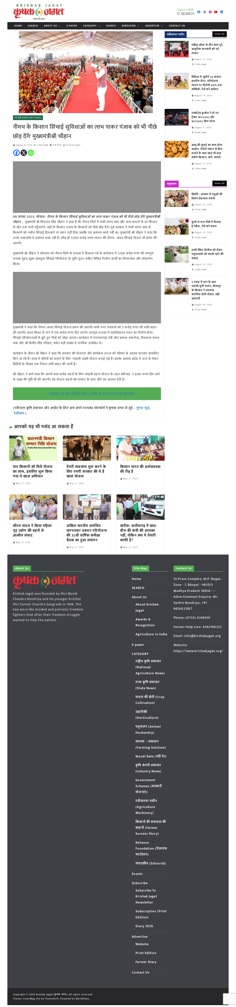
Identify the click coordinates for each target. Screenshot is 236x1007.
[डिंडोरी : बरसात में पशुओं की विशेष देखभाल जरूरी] (177, 203)
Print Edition (146, 953)
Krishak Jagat (73, 145)
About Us (50, 25)
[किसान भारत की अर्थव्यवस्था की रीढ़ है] (141, 438)
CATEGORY (90, 25)
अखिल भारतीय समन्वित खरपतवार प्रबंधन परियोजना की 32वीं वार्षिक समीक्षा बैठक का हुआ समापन (87, 533)
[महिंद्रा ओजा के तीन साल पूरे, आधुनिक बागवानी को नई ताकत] (177, 56)
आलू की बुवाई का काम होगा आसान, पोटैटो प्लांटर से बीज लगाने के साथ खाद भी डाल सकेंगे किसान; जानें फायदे (207, 151)
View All (220, 34)
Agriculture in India (151, 634)
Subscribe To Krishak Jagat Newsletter (146, 896)
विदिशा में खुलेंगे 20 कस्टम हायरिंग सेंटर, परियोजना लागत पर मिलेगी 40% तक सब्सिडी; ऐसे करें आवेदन (207, 83)
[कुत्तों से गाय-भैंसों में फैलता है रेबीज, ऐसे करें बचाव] (177, 231)
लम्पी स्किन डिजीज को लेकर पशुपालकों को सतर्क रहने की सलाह (208, 254)
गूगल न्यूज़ (143, 408)
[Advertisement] (87, 187)
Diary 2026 (144, 926)
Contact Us (177, 25)
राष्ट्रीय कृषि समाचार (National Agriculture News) (150, 667)
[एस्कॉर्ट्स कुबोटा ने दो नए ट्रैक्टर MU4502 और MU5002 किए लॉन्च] (177, 124)
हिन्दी (190, 10)
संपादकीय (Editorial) (151, 863)
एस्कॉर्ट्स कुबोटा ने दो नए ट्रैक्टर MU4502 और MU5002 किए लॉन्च (205, 117)
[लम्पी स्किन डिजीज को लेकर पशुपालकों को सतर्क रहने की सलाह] (177, 261)
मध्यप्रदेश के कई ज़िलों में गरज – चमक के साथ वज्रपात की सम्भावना (91, 393)
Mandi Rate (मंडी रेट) (151, 756)
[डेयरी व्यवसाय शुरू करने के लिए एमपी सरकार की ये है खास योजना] (87, 438)
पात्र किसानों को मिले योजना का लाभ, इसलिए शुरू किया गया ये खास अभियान (33, 471)
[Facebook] (16, 153)
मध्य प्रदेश (57, 145)
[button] (59, 25)
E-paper (72, 25)
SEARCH (33, 25)
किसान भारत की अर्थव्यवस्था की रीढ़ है (140, 469)
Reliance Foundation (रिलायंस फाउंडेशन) (151, 848)
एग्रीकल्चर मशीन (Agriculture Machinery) (146, 807)
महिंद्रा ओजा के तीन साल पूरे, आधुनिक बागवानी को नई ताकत (207, 49)
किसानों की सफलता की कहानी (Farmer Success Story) (151, 828)
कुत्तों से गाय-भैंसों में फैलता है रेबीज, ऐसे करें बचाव (206, 224)
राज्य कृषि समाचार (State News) (27, 117)
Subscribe (129, 25)
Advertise (152, 25)
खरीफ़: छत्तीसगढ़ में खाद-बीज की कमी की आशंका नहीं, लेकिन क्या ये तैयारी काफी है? (139, 533)
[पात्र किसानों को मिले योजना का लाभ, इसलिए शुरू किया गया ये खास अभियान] (33, 438)
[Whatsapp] (31, 153)
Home (18, 25)
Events (111, 25)
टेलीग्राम (19, 413)
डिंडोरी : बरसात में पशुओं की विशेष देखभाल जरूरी (207, 196)
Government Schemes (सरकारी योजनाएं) (149, 786)
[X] (23, 153)
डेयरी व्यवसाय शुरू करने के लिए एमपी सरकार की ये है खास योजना (86, 471)
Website (142, 944)
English (181, 10)
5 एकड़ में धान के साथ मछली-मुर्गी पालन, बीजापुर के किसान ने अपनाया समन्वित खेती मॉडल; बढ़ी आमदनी (206, 290)
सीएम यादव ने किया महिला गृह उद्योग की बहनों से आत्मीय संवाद (32, 531)
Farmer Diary (146, 962)
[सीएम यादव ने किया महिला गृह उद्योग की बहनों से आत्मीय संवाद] (33, 497)
